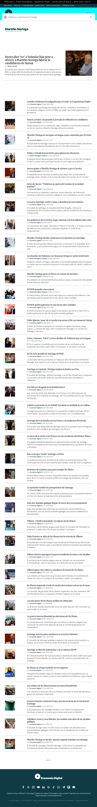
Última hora (9, 2)
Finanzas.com (68, 5)
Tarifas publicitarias (55, 795)
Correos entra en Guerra (61, 2)
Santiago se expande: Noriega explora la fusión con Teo (53, 369)
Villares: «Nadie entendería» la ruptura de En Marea (51, 521)
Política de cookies (41, 793)
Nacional (8, 5)
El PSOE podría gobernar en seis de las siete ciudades (51, 305)
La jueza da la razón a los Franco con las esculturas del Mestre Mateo (59, 436)
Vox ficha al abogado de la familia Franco (46, 387)
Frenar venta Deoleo (24, 2)
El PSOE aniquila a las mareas (40, 289)
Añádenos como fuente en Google (22, 17)
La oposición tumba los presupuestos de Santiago (50, 487)
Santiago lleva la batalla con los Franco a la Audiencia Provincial (56, 420)
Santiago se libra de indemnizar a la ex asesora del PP (51, 649)
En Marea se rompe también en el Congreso (47, 667)
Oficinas (22, 793)
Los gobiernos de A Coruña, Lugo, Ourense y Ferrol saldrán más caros (59, 220)
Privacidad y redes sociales (59, 793)
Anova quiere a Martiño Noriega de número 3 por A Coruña (54, 168)
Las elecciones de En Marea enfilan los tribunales (49, 601)
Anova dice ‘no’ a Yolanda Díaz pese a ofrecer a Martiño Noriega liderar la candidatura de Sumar (29, 60)
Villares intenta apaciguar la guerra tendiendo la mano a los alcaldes (58, 554)
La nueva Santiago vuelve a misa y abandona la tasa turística (55, 202)
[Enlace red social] (23, 787)
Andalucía (39, 5)
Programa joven (40, 795)
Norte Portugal (53, 5)
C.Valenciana (27, 5)
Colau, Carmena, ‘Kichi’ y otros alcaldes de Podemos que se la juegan (59, 338)
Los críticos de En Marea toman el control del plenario (52, 685)
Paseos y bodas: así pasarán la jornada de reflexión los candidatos (57, 119)
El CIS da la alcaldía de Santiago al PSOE (45, 353)
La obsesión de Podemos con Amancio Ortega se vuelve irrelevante (58, 256)
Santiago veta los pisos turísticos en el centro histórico (52, 634)
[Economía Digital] (48, 778)
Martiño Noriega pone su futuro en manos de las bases (52, 274)
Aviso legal (30, 793)
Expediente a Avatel (42, 2)
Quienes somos (12, 793)
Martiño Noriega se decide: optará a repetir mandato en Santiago (57, 739)
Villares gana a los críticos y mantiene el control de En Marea (55, 570)
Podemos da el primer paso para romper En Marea (50, 469)
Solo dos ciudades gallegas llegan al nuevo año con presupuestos (57, 503)
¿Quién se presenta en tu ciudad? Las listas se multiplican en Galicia (58, 405)
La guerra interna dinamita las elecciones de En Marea (52, 616)
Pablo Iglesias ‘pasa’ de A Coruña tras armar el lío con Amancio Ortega (59, 320)
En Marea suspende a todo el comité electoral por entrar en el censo (58, 585)
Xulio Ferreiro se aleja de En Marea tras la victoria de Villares (55, 536)
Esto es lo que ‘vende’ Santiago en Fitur (45, 454)
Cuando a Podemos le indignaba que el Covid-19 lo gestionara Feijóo (59, 101)
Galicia (17, 5)
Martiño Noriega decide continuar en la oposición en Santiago (56, 238)
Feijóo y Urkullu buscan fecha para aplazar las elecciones (53, 153)
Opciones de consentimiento (80, 793)
